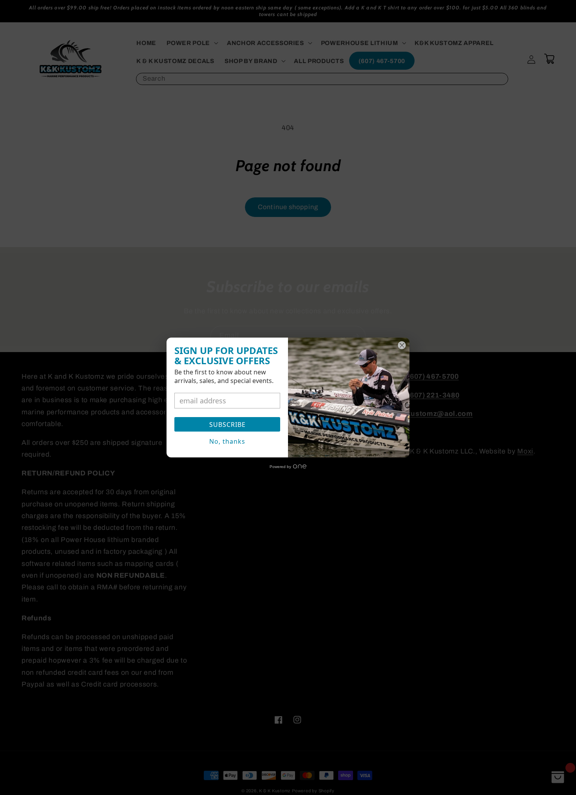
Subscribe (227, 424)
